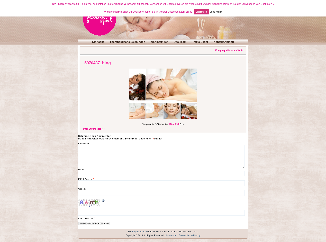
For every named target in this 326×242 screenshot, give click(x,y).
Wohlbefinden (159, 41)
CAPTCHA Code (86, 218)
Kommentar (84, 143)
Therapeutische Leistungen (127, 41)
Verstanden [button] (201, 12)
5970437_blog (97, 63)
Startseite (98, 41)
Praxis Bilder (200, 41)
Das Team (180, 41)
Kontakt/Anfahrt (223, 41)
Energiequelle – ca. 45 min (227, 50)
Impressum (171, 235)
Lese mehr (216, 11)
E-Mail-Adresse (86, 179)
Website (82, 189)
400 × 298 (174, 124)
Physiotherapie (139, 231)
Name (81, 169)
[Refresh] (103, 201)
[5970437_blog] (163, 119)
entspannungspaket (93, 129)
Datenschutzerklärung (189, 235)
